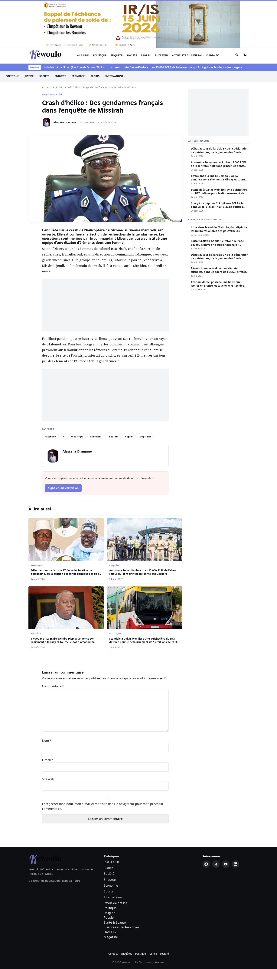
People (109, 917)
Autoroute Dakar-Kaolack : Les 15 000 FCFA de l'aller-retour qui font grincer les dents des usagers (162, 67)
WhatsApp (77, 436)
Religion (109, 913)
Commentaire (53, 686)
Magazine (111, 937)
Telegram (112, 436)
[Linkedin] (235, 864)
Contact (113, 953)
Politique (110, 908)
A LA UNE (83, 55)
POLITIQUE (100, 55)
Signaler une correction (63, 488)
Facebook (50, 436)
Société (132, 55)
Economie (78, 76)
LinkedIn (95, 436)
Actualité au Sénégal (187, 55)
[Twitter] (216, 864)
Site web (48, 779)
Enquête (116, 55)
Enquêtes (126, 953)
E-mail (47, 760)
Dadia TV (212, 55)
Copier (129, 436)
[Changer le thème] (245, 55)
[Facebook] (206, 864)
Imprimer (145, 436)
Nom (46, 741)
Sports (146, 55)
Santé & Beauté (115, 922)
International (115, 76)
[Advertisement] (105, 305)
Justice (29, 76)
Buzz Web (161, 55)
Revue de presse (115, 903)
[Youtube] (226, 864)
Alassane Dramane (64, 122)
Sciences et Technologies (121, 927)
